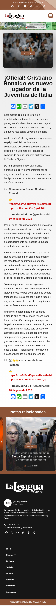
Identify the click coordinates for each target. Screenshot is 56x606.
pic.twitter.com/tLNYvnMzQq (28, 379)
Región (9, 555)
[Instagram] (43, 6)
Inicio (8, 549)
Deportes (10, 585)
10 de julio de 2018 (20, 218)
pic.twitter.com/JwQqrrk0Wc (28, 208)
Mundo (9, 573)
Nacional (10, 579)
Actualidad (11, 592)
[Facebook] (12, 6)
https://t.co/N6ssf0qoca (23, 375)
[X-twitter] (18, 6)
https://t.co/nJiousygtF (23, 203)
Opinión (10, 561)
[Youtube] (25, 6)
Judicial (9, 567)
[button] (1, 442)
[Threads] (37, 6)
